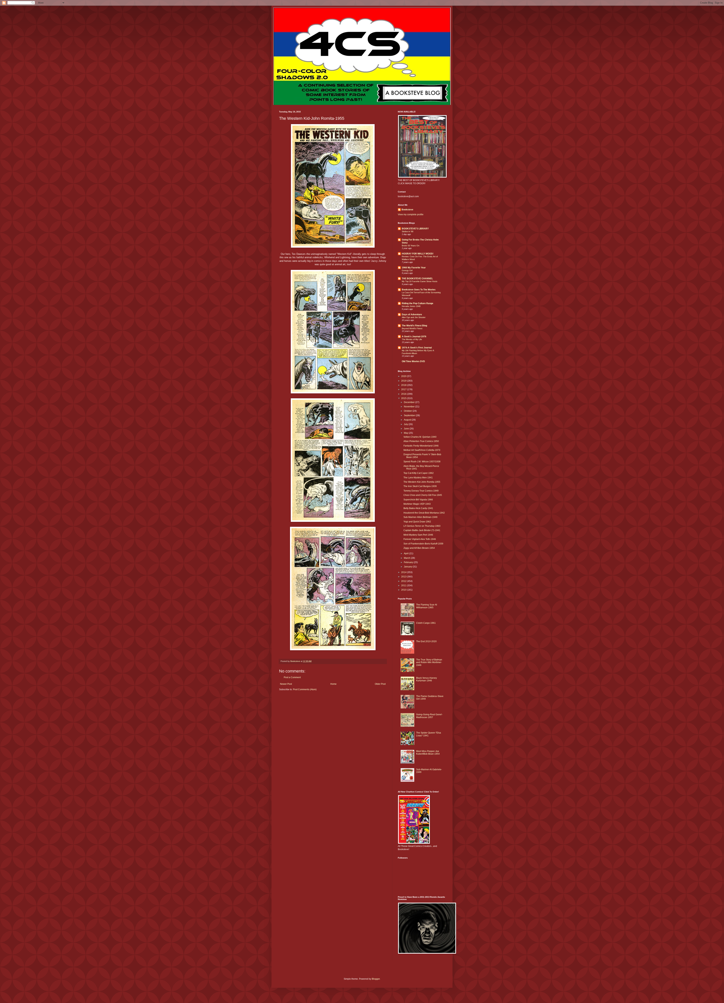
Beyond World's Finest (412, 328)
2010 (404, 590)
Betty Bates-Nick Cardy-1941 (418, 508)
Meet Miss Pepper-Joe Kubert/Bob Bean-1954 (428, 752)
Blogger (376, 979)
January (408, 566)
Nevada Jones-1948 (411, 306)
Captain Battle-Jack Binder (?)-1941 (421, 530)
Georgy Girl (407, 270)
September (410, 415)
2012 (404, 581)
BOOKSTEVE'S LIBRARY (415, 228)
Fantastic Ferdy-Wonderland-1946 (421, 445)
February (409, 562)
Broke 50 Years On (410, 245)
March (407, 558)
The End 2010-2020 (426, 641)
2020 (404, 376)
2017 (404, 389)
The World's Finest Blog (414, 325)
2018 (404, 385)
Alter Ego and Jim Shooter (414, 317)
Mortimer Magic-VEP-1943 (417, 504)
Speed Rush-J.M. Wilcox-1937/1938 (421, 461)
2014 (404, 572)
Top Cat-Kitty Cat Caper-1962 (418, 473)
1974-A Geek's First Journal (417, 347)
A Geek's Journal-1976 (414, 336)
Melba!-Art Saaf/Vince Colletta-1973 (421, 450)
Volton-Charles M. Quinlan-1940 (419, 437)
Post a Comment (292, 677)
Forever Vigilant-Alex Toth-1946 (419, 539)
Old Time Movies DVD (413, 361)
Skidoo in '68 (407, 231)
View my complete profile (410, 214)
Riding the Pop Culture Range (417, 303)
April (406, 553)
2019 (404, 380)
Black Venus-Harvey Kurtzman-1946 (426, 679)
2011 (404, 585)
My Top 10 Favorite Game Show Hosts (419, 281)
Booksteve (407, 209)
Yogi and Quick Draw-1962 (417, 521)
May (406, 433)
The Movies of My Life (412, 339)
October (408, 411)
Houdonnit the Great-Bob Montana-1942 (424, 512)
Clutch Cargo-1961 (426, 623)
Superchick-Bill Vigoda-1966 (418, 499)
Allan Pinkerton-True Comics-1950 (421, 441)
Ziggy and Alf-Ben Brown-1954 (419, 548)
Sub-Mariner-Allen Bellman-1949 (420, 517)
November (409, 406)
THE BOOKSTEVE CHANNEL (417, 278)
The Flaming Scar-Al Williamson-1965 (426, 606)
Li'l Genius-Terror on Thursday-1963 (421, 526)
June (407, 428)
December (409, 402)
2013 (404, 576)
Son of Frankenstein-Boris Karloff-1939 (423, 543)
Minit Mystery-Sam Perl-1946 (418, 535)
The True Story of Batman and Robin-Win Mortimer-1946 (429, 662)
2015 (404, 398)
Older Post (380, 684)
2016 (404, 394)
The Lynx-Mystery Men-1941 (418, 477)
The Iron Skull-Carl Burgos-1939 (420, 486)
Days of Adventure (412, 314)
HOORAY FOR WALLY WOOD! (417, 253)
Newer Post (286, 684)
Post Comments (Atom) (305, 689)
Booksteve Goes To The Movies (419, 289)
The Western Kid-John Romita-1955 (421, 482)
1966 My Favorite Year (414, 267)
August (408, 419)
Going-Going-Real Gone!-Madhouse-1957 (429, 715)
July (406, 424)
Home (333, 684)
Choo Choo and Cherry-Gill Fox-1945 (422, 495)
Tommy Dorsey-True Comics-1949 (421, 490)
